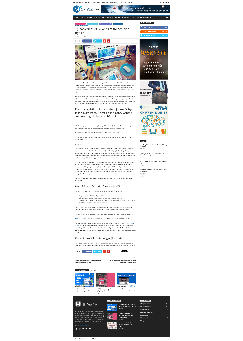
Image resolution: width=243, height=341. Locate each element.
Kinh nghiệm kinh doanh (146, 312)
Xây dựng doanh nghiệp (141, 18)
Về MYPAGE (123, 2)
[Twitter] (161, 2)
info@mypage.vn (84, 325)
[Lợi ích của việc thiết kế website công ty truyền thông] (112, 325)
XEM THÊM (93, 270)
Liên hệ (130, 2)
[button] (167, 18)
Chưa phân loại (144, 315)
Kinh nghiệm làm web (122, 18)
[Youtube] (168, 2)
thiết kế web (86, 338)
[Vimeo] (163, 2)
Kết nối (164, 31)
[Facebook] (158, 2)
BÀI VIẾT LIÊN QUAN (82, 270)
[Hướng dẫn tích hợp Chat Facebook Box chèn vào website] (126, 280)
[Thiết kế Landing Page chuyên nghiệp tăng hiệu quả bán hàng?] (105, 280)
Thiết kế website (80, 218)
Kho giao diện (114, 2)
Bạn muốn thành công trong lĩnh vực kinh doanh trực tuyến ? (88, 261)
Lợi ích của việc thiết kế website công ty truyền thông (125, 324)
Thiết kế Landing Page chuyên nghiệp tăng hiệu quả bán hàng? (105, 291)
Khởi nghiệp (91, 18)
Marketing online (118, 23)
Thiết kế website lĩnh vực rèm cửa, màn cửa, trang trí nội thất (122, 261)
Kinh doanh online (104, 18)
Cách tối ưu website (80, 286)
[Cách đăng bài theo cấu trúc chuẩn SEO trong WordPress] (84, 280)
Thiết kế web (96, 2)
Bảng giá (105, 2)
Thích (165, 27)
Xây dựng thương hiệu (81, 25)
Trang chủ (79, 18)
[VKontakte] (166, 2)
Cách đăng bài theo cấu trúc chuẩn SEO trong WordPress (127, 305)
